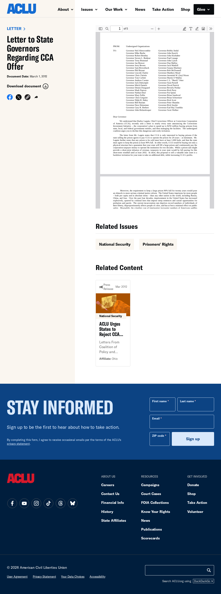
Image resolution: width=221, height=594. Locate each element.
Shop (185, 9)
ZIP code (158, 435)
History (107, 511)
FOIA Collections (155, 502)
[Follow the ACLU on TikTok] (48, 503)
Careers (107, 485)
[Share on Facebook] (10, 98)
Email (156, 418)
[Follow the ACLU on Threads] (60, 503)
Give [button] (201, 9)
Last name (187, 401)
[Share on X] (19, 98)
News (140, 9)
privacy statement (18, 443)
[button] (27, 97)
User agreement (17, 576)
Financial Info (112, 502)
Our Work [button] (114, 9)
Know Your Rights (155, 511)
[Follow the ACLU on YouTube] (24, 503)
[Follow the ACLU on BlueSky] (72, 503)
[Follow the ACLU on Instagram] (36, 503)
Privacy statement (44, 576)
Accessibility (97, 576)
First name (159, 401)
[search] (209, 570)
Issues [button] (87, 9)
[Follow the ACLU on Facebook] (12, 503)
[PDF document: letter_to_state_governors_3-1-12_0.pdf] (155, 117)
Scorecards (150, 538)
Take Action (163, 9)
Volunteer (195, 511)
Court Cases (151, 494)
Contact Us (110, 494)
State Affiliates (113, 520)
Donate (193, 485)
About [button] (64, 9)
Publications (151, 529)
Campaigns (150, 485)
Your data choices (72, 576)
